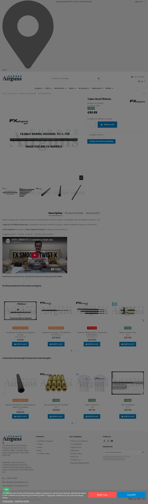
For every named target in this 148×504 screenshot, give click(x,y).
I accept (131, 494)
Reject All (102, 494)
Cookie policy (7, 501)
